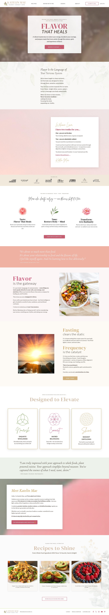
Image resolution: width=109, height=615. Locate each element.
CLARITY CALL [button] (92, 3)
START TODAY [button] (70, 378)
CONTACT (68, 611)
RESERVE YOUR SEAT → (54, 47)
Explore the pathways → (63, 155)
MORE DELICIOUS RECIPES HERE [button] (54, 598)
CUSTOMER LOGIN (86, 611)
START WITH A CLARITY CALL (54, 236)
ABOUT (77, 3)
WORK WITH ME (48, 3)
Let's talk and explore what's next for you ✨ (24, 522)
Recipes (34, 3)
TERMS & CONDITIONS (76, 611)
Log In (102, 3)
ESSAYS (63, 3)
